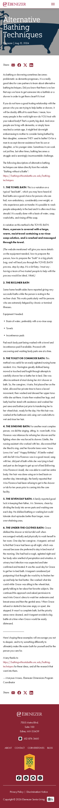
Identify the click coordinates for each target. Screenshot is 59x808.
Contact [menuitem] (20, 747)
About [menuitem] (8, 747)
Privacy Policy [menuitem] (16, 791)
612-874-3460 (31, 738)
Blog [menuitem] (50, 747)
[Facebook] (19, 778)
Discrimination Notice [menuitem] (37, 791)
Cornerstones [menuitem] (36, 747)
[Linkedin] (26, 778)
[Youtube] (33, 778)
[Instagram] (40, 778)
